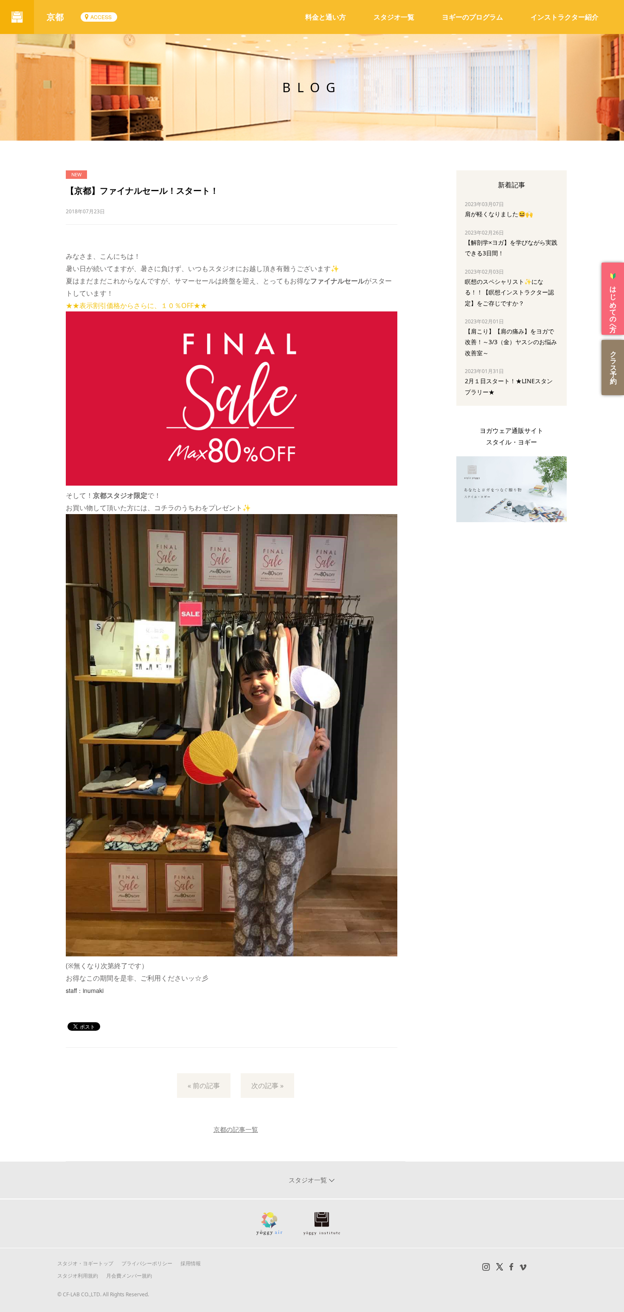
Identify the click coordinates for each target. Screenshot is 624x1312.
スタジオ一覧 (394, 17)
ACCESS (101, 16)
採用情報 (190, 1263)
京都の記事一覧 (236, 1129)
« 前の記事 (204, 1085)
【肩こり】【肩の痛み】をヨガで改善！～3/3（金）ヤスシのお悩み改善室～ (511, 341)
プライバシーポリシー (146, 1263)
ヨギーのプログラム (472, 17)
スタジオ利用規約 (77, 1275)
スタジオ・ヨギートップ (85, 1263)
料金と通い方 (325, 17)
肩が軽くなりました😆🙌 (499, 214)
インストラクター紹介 (565, 17)
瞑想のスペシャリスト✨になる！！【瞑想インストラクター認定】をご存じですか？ (509, 292)
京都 (55, 17)
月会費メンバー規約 (129, 1275)
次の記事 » (267, 1085)
